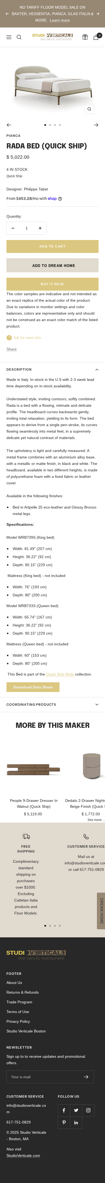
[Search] (19, 37)
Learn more (60, 20)
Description (19, 369)
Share (11, 349)
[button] (52, 265)
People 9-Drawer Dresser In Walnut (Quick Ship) (34, 803)
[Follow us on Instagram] (88, 1110)
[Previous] (8, 125)
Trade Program (19, 1002)
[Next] (96, 125)
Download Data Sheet (33, 687)
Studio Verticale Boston (26, 1031)
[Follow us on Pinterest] (64, 1122)
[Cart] (96, 37)
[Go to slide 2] (50, 125)
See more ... (96, 820)
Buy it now (52, 284)
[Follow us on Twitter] (76, 1110)
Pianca (13, 136)
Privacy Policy (18, 1021)
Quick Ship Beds (60, 674)
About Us (14, 982)
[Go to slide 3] (55, 125)
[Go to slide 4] (60, 125)
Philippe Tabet (36, 189)
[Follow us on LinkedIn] (76, 1122)
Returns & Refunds (22, 992)
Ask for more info (27, 338)
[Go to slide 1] (45, 125)
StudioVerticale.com (23, 1155)
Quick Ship (14, 176)
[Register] (86, 1077)
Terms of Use (17, 1012)
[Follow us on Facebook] (64, 1110)
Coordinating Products (31, 704)
